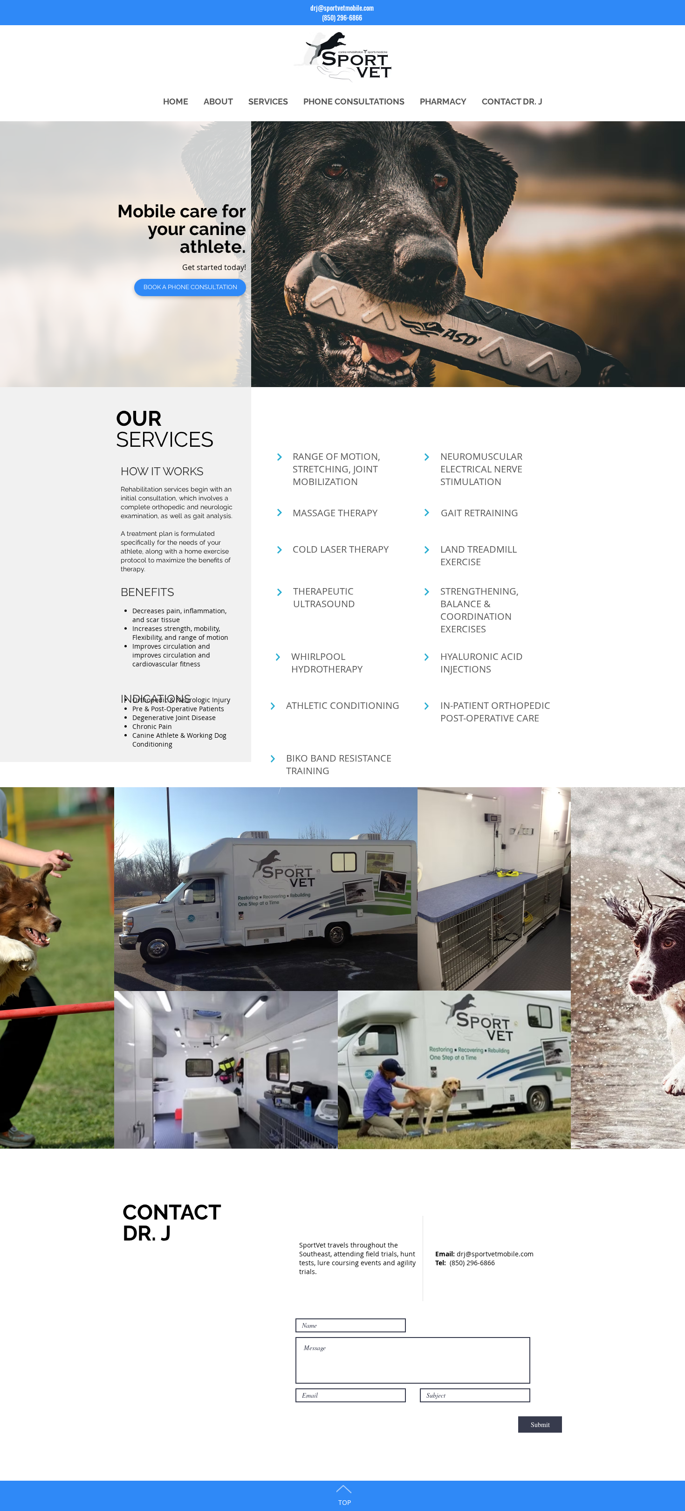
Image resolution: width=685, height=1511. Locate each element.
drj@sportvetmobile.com (342, 8)
